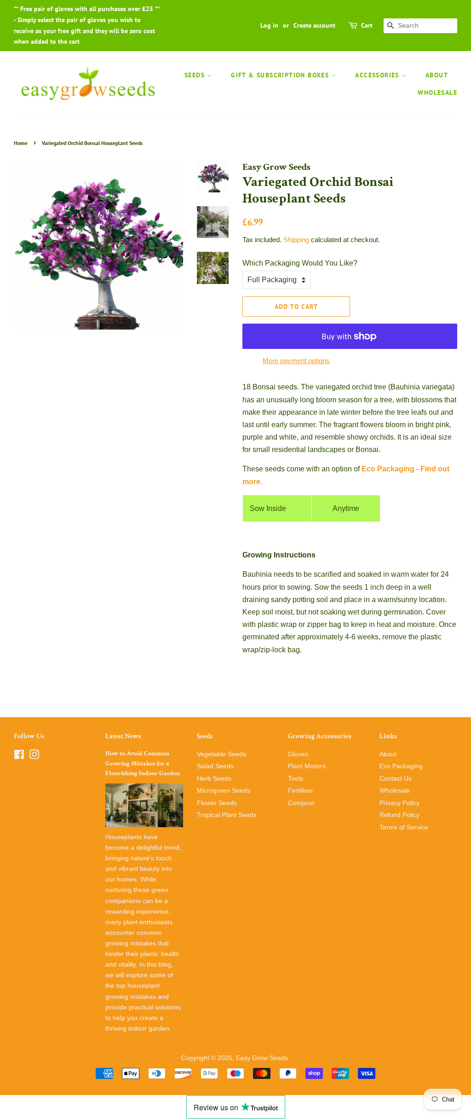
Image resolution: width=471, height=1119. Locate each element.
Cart (367, 25)
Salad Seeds (215, 766)
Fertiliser (300, 790)
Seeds (195, 75)
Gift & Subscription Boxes (281, 75)
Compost (301, 803)
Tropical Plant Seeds (227, 815)
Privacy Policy (399, 803)
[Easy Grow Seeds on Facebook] (19, 756)
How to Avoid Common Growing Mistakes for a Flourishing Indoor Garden (142, 763)
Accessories (378, 75)
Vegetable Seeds (221, 754)
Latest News (123, 736)
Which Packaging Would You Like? (299, 263)
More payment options (296, 361)
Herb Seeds (214, 778)
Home (21, 142)
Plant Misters (307, 766)
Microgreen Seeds (223, 790)
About (436, 75)
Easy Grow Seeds (262, 1058)
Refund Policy (399, 815)
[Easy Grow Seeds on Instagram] (34, 756)
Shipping (296, 240)
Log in (269, 25)
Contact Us (395, 778)
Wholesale (437, 92)
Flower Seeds (217, 803)
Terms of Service (403, 827)
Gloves (298, 754)
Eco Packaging (401, 766)
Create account (314, 25)
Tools (295, 778)
